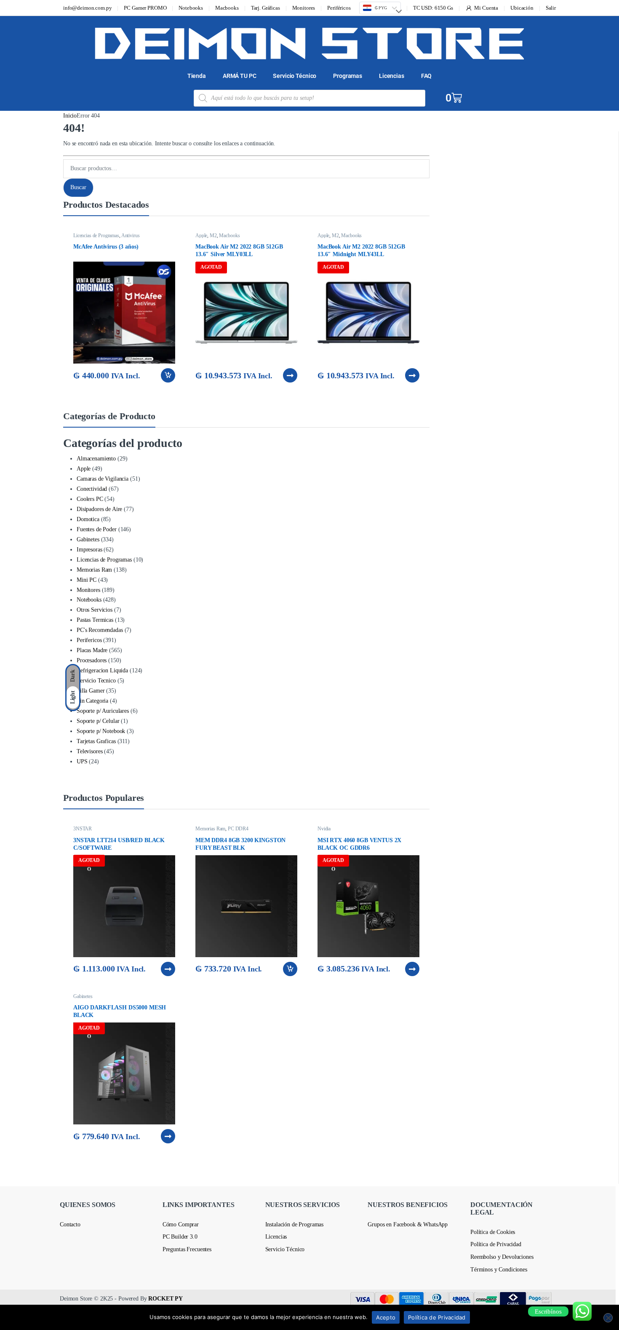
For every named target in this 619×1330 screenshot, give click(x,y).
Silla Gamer (90, 691)
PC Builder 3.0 (180, 1237)
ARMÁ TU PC (239, 75)
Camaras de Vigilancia (102, 479)
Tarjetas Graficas (96, 741)
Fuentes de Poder (97, 529)
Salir (551, 8)
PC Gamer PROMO (145, 8)
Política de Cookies (492, 1232)
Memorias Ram (94, 570)
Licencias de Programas (96, 235)
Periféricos (338, 8)
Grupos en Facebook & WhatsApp (408, 1224)
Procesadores (92, 660)
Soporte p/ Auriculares (103, 711)
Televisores (89, 751)
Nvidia (324, 829)
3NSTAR (82, 829)
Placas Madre (92, 650)
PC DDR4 (238, 829)
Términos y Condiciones (498, 1269)
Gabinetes (88, 539)
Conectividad (92, 489)
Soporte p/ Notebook (101, 731)
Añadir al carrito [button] (167, 375)
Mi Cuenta (486, 8)
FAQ (426, 75)
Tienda (196, 75)
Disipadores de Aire (99, 509)
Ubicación (522, 8)
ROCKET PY (165, 1298)
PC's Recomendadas (100, 630)
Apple (201, 235)
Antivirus (130, 235)
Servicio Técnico (294, 75)
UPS (82, 761)
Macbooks (227, 8)
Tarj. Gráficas (265, 8)
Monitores (303, 8)
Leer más (290, 375)
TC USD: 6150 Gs (433, 8)
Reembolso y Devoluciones (502, 1257)
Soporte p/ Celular (98, 721)
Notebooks (191, 8)
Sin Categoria (92, 701)
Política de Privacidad (495, 1244)
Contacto (70, 1224)
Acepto (386, 1317)
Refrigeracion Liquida (102, 670)
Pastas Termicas (95, 620)
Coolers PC (90, 499)
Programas (347, 75)
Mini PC (86, 580)
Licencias (391, 75)
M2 (213, 235)
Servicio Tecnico (96, 680)
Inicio (70, 115)
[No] (608, 1317)
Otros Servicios (94, 610)
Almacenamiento (96, 458)
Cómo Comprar (181, 1224)
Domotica (88, 519)
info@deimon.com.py (87, 8)
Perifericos (89, 640)
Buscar (78, 187)
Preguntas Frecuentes (187, 1249)
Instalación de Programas (294, 1224)
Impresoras (89, 549)
